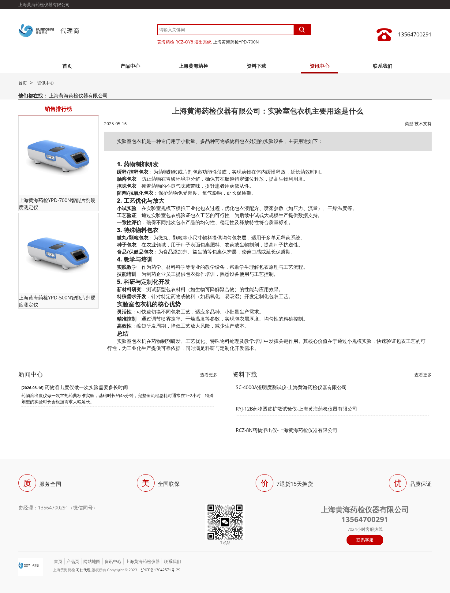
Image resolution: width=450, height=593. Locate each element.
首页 (67, 65)
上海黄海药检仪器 (143, 561)
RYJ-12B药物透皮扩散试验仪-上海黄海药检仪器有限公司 (296, 408)
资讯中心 (319, 65)
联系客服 (364, 540)
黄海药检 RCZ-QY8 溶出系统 (184, 42)
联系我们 (382, 65)
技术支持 (423, 123)
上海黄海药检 (193, 65)
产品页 (72, 561)
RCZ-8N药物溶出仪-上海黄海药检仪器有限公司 (286, 430)
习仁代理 (83, 569)
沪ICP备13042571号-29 (160, 569)
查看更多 (208, 374)
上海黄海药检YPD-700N (236, 42)
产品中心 (130, 65)
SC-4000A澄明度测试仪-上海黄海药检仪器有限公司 (291, 387)
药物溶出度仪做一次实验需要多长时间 (86, 387)
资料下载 (256, 65)
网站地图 (91, 561)
